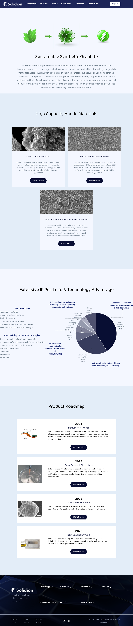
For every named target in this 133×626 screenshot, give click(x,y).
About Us (44, 3)
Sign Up (115, 3)
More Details (38, 180)
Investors (79, 3)
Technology (30, 3)
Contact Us (93, 3)
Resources (66, 3)
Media (55, 3)
